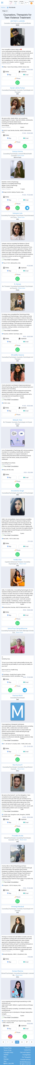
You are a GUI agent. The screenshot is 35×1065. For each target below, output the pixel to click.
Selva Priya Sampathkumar (17, 628)
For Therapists (26, 1057)
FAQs (5, 1057)
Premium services (26, 1059)
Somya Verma (17, 151)
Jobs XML (11, 1063)
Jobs (5, 1061)
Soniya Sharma (17, 971)
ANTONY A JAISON (17, 21)
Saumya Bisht (17, 695)
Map (9, 75)
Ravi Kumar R (17, 765)
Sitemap (6, 1059)
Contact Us (27, 1050)
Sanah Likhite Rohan (17, 88)
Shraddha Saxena (17, 355)
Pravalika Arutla (17, 836)
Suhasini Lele (17, 213)
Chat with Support (25, 1052)
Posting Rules (27, 1055)
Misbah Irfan (17, 420)
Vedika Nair (17, 560)
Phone (18, 78)
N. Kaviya (17, 284)
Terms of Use (7, 1050)
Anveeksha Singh (17, 491)
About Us (28, 1047)
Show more (20, 155)
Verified (6, 1055)
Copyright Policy (8, 1052)
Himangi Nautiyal (17, 906)
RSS (6, 1063)
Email (26, 75)
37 (27, 1042)
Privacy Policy (8, 1048)
